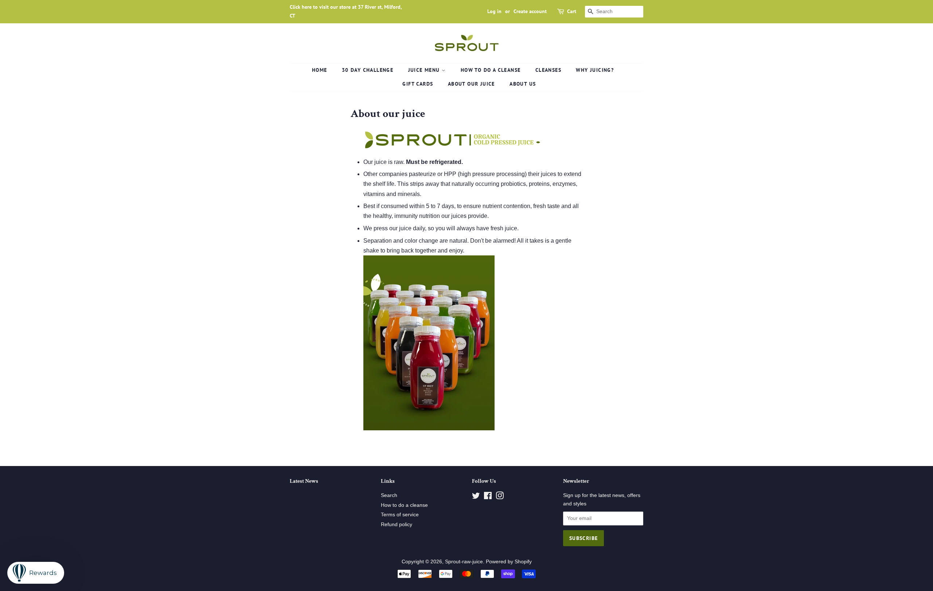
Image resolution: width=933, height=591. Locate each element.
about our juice (471, 84)
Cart (571, 11)
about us (523, 84)
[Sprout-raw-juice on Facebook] (488, 497)
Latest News (304, 481)
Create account (530, 11)
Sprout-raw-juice (464, 561)
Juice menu (425, 70)
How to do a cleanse (491, 70)
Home (319, 70)
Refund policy (396, 524)
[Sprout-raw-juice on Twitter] (476, 497)
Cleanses (548, 70)
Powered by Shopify (509, 561)
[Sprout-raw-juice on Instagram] (500, 497)
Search (389, 495)
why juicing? (595, 70)
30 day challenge (367, 70)
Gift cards (417, 84)
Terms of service (400, 514)
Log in (494, 11)
